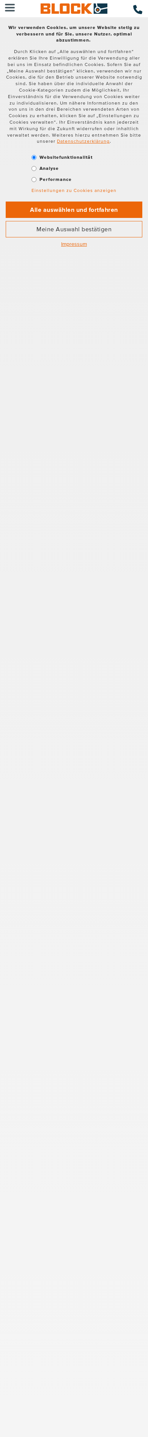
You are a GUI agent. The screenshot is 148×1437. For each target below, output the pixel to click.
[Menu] (10, 8)
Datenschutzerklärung (83, 141)
